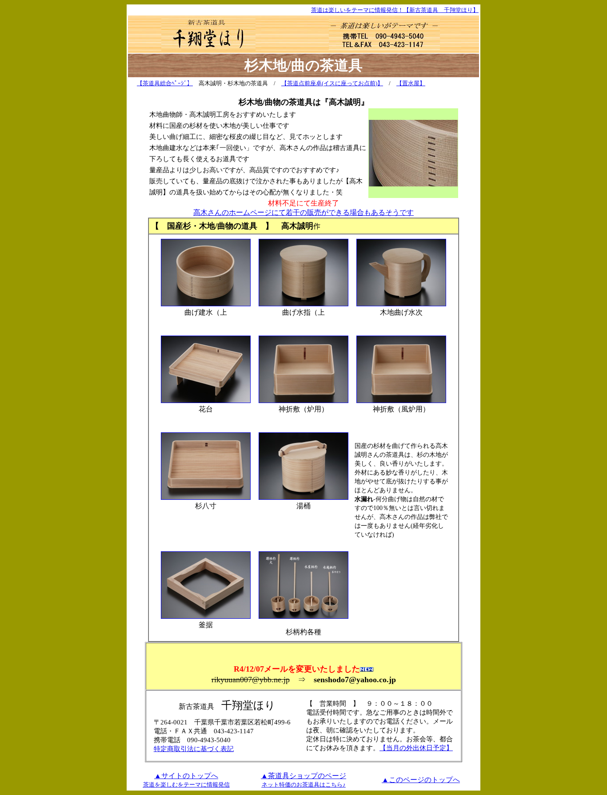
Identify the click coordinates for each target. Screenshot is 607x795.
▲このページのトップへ (421, 779)
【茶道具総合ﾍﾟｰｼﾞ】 (165, 83)
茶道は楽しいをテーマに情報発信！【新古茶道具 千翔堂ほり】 (395, 10)
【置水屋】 (410, 83)
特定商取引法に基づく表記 (194, 748)
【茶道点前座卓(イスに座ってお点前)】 (332, 83)
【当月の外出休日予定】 (416, 747)
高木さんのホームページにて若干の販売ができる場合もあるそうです (303, 212)
